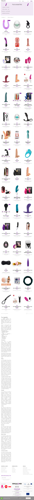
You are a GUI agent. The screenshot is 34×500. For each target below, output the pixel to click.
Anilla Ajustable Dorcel (6, 124)
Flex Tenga (6, 270)
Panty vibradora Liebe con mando (28, 67)
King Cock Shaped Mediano (17, 142)
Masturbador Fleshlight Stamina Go (6, 179)
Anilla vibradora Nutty (17, 288)
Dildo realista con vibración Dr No (6, 142)
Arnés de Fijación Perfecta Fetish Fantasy (28, 252)
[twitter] (17, 486)
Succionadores (8, 11)
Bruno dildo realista (17, 85)
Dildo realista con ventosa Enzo (17, 105)
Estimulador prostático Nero (28, 124)
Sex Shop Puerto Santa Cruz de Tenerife (28, 474)
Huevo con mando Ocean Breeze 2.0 (28, 307)
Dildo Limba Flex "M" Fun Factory (6, 105)
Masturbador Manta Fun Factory (17, 307)
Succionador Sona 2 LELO (6, 233)
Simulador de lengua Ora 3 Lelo (17, 252)
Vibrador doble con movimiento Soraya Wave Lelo (28, 105)
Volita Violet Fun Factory (28, 270)
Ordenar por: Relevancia (10, 17)
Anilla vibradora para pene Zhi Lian (28, 161)
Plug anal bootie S (28, 215)
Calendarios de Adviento (5, 13)
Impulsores (3, 11)
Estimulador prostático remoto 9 (6, 161)
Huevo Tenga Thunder (17, 31)
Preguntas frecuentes (3, 467)
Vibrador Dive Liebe (17, 215)
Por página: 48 (3, 17)
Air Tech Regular (17, 49)
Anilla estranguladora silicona (6, 307)
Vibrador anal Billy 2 (17, 233)
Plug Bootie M (6, 85)
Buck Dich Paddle (6, 215)
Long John (17, 160)
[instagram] (18, 486)
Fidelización (13, 468)
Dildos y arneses (4, 9)
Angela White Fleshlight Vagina (28, 233)
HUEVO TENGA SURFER (17, 124)
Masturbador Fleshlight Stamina (17, 270)
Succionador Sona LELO (28, 197)
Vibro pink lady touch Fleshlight (6, 197)
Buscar (28, 1)
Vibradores (4, 7)
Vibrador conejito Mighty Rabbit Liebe (17, 197)
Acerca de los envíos (3, 468)
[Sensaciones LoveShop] (3, 1)
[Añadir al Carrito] (5, 24)
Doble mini (6, 31)
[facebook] (15, 486)
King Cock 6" (28, 49)
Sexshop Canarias (25, 467)
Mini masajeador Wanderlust (28, 142)
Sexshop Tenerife (25, 468)
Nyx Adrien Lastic (6, 49)
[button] (7, 24)
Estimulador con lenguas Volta (28, 86)
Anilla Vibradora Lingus (28, 31)
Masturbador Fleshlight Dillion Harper (6, 288)
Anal (8, 9)
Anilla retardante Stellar (28, 288)
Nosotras (13, 467)
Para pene (7, 7)
